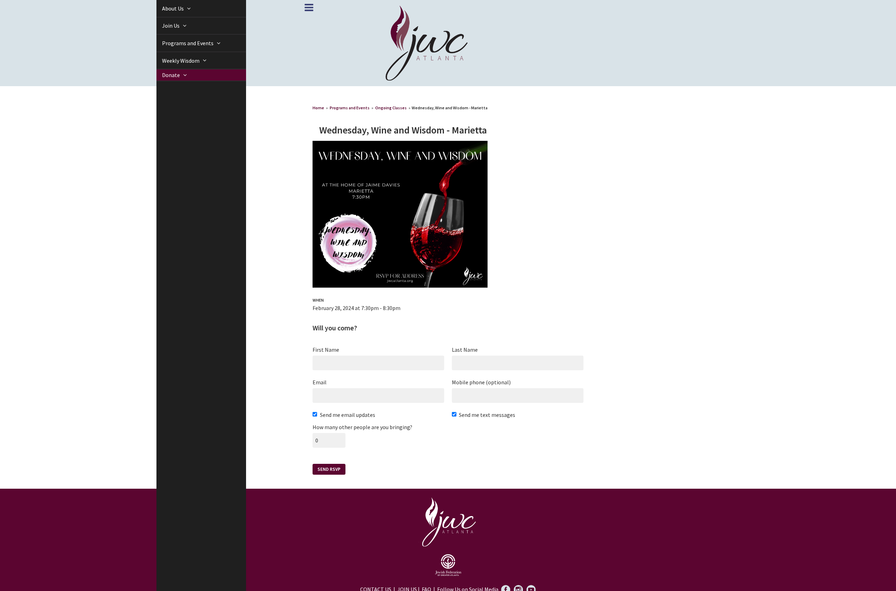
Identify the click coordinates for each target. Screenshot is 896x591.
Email (320, 382)
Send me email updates (347, 414)
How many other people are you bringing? (362, 427)
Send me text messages (487, 414)
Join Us (163, 25)
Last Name (465, 349)
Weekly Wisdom (173, 60)
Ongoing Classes (391, 107)
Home (318, 107)
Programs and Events (180, 43)
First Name (326, 349)
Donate (163, 75)
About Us (165, 8)
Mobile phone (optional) (481, 382)
